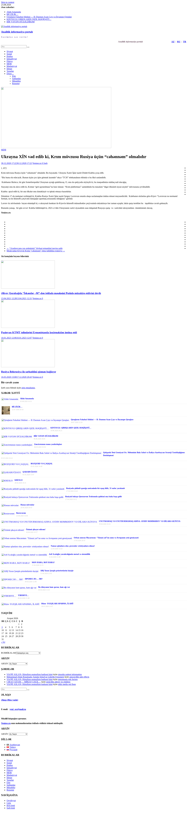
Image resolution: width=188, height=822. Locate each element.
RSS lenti (11, 805)
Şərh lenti (11, 808)
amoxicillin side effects (79, 677)
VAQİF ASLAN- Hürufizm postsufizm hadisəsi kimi (30, 674)
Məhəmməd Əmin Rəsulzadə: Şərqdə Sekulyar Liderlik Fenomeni (35, 677)
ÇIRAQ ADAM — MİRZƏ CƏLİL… (24, 682)
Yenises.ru (37, 163)
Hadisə (10, 56)
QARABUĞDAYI (30, 472)
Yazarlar (10, 71)
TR (184, 41)
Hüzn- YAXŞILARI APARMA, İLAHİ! (57, 604)
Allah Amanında (14, 12)
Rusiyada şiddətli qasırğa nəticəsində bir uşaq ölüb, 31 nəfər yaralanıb (95, 488)
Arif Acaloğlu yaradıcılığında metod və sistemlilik (69, 554)
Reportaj (16, 83)
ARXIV (4, 663)
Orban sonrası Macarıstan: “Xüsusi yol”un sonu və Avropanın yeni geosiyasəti (106, 538)
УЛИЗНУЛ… (23, 595)
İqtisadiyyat (12, 59)
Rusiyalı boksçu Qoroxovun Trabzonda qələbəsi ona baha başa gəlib (93, 497)
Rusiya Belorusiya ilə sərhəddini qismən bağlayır (28, 371)
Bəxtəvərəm (21, 513)
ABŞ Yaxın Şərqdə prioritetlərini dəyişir (56, 571)
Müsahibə (16, 81)
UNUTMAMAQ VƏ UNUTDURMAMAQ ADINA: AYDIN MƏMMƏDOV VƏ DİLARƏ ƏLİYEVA (139, 521)
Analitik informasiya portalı (17, 31)
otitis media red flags (67, 684)
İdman (9, 69)
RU (178, 41)
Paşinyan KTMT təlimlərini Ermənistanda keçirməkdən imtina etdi (39, 332)
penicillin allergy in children (58, 682)
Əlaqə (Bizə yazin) (9, 700)
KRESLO (19, 480)
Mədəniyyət (12, 66)
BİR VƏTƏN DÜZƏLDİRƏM (21, 22)
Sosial (9, 54)
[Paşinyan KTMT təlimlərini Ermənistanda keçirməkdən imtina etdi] (28, 327)
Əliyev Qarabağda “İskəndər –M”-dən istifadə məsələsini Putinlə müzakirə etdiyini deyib (51, 293)
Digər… (10, 73)
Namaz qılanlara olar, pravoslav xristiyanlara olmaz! (73, 546)
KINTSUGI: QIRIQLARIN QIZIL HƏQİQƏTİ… (29, 19)
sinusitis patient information (70, 674)
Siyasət (10, 51)
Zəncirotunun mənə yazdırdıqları (48, 444)
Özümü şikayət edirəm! (36, 529)
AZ (173, 41)
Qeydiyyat (11, 800)
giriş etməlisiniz (28, 388)
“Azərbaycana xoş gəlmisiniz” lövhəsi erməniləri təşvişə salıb (34, 248)
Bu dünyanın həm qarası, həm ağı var (54, 587)
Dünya (10, 61)
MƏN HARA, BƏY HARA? (43, 562)
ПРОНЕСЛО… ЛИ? (34, 579)
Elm (14, 76)
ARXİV (4, 734)
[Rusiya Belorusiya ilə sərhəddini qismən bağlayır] (28, 366)
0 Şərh (44, 163)
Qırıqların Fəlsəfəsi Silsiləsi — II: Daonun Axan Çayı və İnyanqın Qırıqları (39, 17)
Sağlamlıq (16, 78)
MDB (9, 64)
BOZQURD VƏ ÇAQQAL (42, 464)
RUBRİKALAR (8, 653)
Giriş (9, 803)
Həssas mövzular (27, 505)
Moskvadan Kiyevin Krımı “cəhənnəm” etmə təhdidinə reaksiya (36, 251)
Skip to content (7, 2)
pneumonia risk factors (68, 679)
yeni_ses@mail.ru (18, 709)
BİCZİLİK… (12, 14)
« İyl (3, 642)
